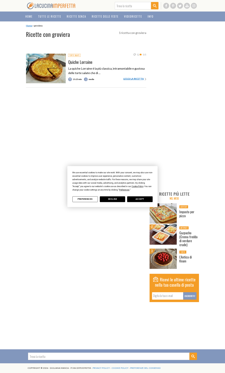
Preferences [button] (124, 190)
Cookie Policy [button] (137, 186)
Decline (112, 199)
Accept (140, 199)
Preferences (85, 199)
